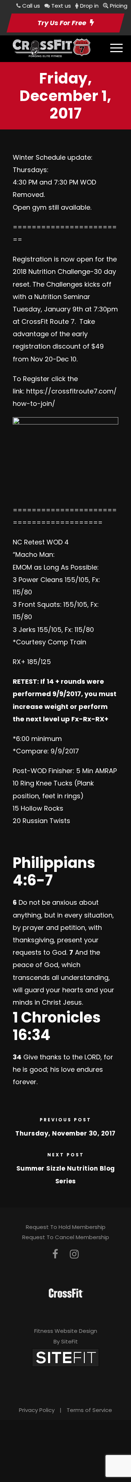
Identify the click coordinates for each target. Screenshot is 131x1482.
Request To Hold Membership (66, 1227)
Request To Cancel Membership (65, 1237)
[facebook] (55, 1254)
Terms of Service (89, 1410)
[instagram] (74, 1254)
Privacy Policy (37, 1410)
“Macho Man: (34, 554)
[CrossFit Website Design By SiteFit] (65, 1357)
